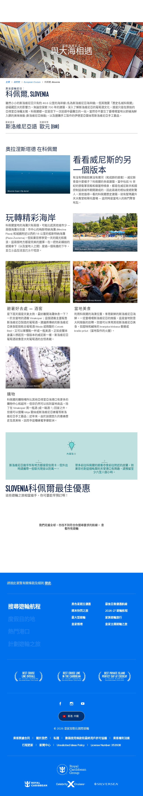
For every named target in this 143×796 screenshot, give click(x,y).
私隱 (56, 738)
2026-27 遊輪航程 (116, 610)
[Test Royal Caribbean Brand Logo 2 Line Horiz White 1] (35, 784)
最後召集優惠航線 (116, 604)
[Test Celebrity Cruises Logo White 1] (70, 784)
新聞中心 (45, 745)
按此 (48, 583)
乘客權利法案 (121, 738)
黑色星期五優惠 (81, 604)
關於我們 (41, 738)
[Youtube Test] (82, 703)
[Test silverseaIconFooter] (106, 784)
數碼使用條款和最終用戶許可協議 (86, 738)
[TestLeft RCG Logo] (71, 769)
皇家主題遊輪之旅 (116, 624)
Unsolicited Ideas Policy (71, 745)
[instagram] (71, 703)
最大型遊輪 (78, 617)
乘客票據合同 (21, 738)
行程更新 (27, 745)
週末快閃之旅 (80, 610)
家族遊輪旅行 (113, 617)
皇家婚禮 (77, 624)
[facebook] (60, 703)
